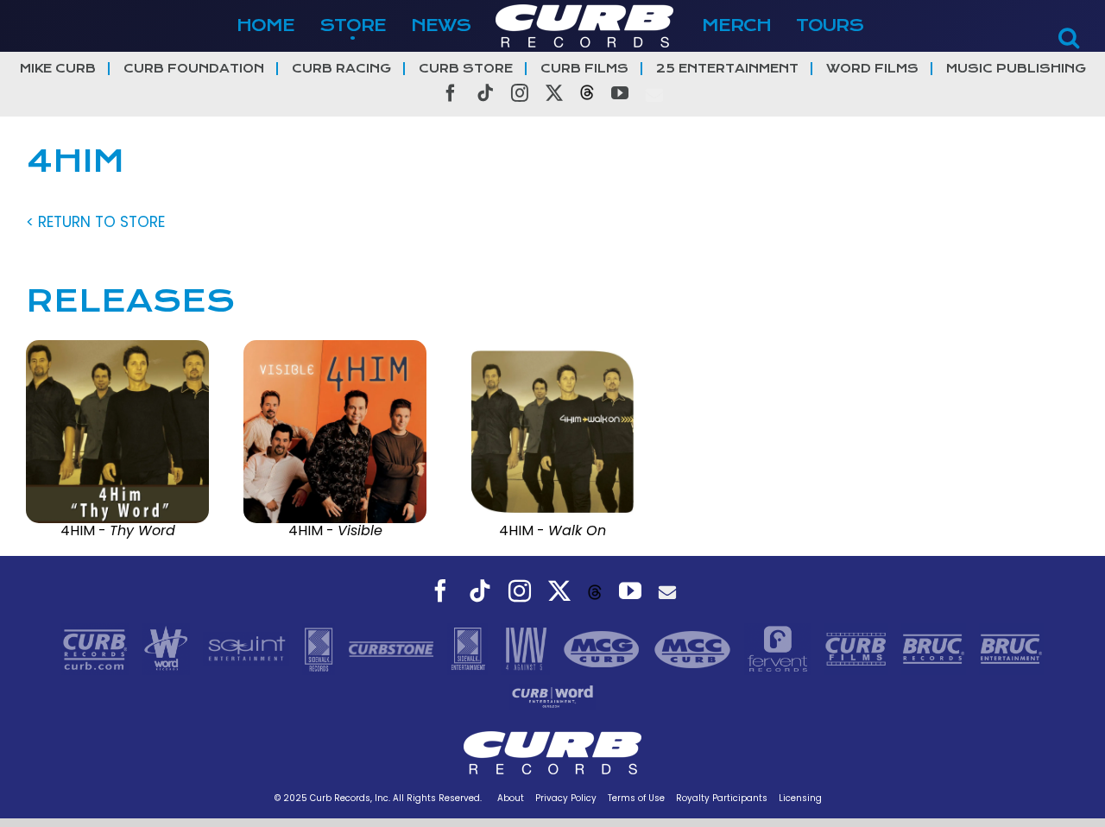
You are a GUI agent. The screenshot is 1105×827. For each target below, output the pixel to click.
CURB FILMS (584, 68)
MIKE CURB (58, 68)
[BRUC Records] (936, 648)
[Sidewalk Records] (321, 648)
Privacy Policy (566, 798)
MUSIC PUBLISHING (1016, 68)
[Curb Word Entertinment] (552, 695)
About (510, 798)
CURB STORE (466, 68)
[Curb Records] (97, 648)
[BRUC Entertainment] (1011, 648)
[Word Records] (168, 648)
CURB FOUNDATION (193, 68)
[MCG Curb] (604, 648)
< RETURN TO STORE (95, 221)
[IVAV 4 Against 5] (527, 648)
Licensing (800, 798)
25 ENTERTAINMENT (727, 68)
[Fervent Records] (779, 648)
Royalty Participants (721, 798)
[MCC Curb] (694, 648)
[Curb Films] (858, 648)
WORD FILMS (872, 68)
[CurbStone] (393, 648)
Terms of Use (636, 798)
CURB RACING (341, 68)
